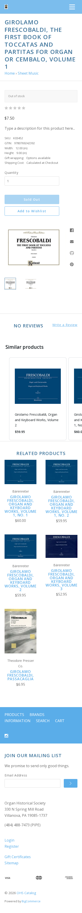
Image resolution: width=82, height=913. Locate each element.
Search (43, 720)
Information (18, 720)
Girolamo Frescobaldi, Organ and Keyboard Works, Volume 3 (61, 579)
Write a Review (64, 325)
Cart (59, 720)
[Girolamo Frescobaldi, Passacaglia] (20, 631)
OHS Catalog (26, 893)
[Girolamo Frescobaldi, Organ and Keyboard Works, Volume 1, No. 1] (20, 472)
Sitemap (11, 862)
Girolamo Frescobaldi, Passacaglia (20, 675)
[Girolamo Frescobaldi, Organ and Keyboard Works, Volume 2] (20, 546)
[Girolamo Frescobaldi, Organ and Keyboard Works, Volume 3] (61, 546)
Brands (37, 714)
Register (12, 846)
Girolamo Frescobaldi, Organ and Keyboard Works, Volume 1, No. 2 (61, 506)
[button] (4, 399)
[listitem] (38, 398)
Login (9, 840)
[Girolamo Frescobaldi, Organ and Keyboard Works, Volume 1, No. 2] (61, 472)
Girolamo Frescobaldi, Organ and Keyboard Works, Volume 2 (20, 580)
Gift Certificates (18, 856)
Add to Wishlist (32, 211)
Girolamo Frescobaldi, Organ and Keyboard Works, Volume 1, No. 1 (20, 506)
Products (14, 714)
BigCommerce (31, 901)
